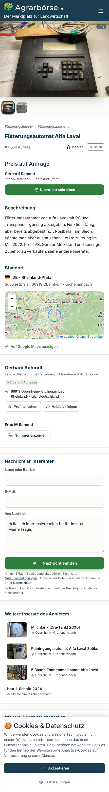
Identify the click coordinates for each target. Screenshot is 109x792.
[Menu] (101, 10)
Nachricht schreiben (57, 189)
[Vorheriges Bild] (8, 59)
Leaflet (68, 336)
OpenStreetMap (91, 336)
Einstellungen (58, 782)
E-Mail (10, 491)
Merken (77, 147)
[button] (12, 298)
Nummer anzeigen (30, 435)
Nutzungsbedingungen (21, 578)
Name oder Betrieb (20, 469)
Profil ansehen (25, 406)
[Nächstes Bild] (100, 59)
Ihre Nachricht (16, 513)
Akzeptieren (58, 768)
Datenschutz (22, 583)
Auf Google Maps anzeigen (34, 346)
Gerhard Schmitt (20, 173)
